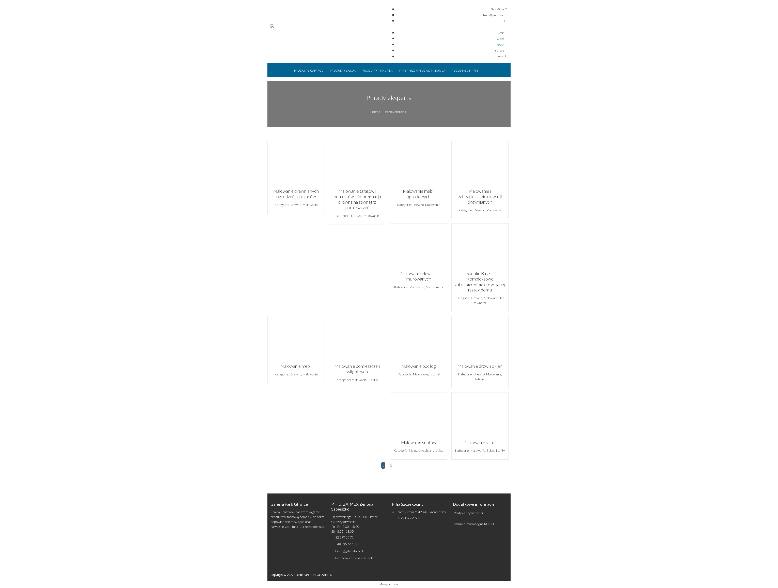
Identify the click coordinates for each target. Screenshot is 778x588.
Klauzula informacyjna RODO (474, 524)
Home (376, 112)
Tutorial (373, 380)
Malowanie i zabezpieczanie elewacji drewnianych (480, 196)
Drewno (295, 204)
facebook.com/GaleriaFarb (354, 558)
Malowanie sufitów (418, 442)
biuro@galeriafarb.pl (349, 551)
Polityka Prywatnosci (468, 513)
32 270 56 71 (344, 537)
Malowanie (310, 204)
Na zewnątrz (434, 287)
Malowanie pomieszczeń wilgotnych (357, 368)
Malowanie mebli (296, 366)
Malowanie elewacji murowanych (419, 276)
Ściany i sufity (434, 450)
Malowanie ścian (480, 442)
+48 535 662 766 (408, 518)
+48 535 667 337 (347, 544)
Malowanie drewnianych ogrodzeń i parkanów (296, 193)
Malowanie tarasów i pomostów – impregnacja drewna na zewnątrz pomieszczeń (357, 199)
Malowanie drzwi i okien (480, 366)
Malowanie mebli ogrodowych (418, 193)
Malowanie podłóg (418, 366)
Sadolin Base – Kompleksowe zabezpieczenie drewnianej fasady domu (480, 281)
